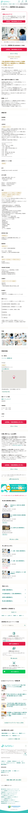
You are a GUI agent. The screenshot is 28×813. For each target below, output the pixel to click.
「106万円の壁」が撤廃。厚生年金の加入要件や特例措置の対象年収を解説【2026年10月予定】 (16, 704)
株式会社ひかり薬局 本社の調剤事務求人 (17, 505)
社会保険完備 (4, 192)
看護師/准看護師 (6, 733)
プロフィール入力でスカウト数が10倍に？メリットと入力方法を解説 (16, 685)
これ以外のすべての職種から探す (14, 738)
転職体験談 (19, 762)
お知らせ (23, 762)
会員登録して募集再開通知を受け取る (14, 21)
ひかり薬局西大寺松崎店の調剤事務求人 (18, 515)
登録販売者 (16, 735)
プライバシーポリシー (17, 445)
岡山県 (14, 612)
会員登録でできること (7, 640)
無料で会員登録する (14, 643)
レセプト (8, 126)
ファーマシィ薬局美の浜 (7, 358)
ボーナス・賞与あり (11, 192)
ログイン (22, 2)
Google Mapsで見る (6, 391)
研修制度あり (4, 235)
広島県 (4, 615)
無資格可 (14, 281)
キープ (19, 2)
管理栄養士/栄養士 (6, 735)
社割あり (18, 194)
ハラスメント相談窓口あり (7, 196)
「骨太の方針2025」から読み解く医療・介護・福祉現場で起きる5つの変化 (16, 694)
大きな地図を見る (5, 369)
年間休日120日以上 (16, 259)
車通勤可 (3, 365)
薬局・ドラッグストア (6, 399)
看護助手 (22, 733)
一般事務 (3, 126)
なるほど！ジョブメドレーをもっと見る (14, 722)
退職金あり (4, 194)
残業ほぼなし (4, 246)
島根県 (15, 615)
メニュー (26, 2)
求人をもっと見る (14, 539)
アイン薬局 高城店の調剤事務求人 (18, 550)
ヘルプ (22, 761)
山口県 (10, 615)
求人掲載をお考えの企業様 (6, 770)
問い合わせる (14, 658)
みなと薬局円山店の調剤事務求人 (17, 527)
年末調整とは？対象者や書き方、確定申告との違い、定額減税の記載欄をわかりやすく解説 (17, 714)
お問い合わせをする (14, 479)
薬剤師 (15, 733)
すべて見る (25, 754)
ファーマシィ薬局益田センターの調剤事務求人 (18, 572)
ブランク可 (9, 281)
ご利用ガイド (3, 761)
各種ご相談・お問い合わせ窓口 (14, 780)
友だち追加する (15, 671)
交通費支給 (19, 192)
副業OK (13, 194)
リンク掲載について (15, 770)
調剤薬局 (3, 163)
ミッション (3, 762)
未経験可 (3, 281)
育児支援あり (9, 259)
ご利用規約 (9, 761)
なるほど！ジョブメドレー (10, 762)
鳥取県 (21, 615)
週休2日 (3, 259)
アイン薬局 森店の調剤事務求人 (17, 560)
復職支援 (9, 194)
